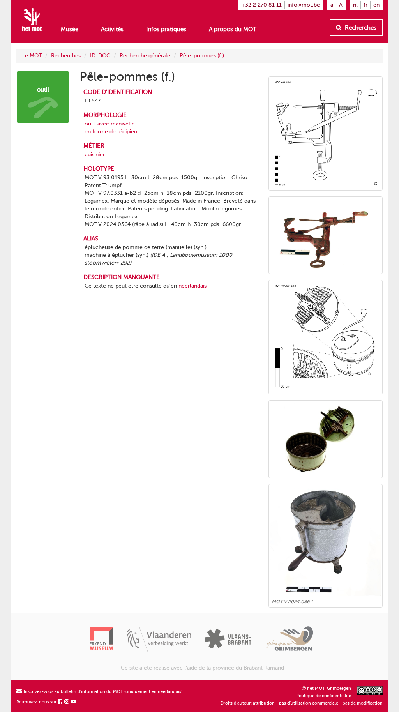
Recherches (359, 27)
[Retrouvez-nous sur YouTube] (74, 702)
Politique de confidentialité (323, 695)
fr (365, 5)
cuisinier (95, 154)
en (376, 5)
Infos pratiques (166, 29)
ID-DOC (100, 55)
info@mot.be (304, 5)
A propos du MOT (232, 29)
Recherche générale (145, 55)
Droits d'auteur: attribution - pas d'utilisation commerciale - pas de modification (302, 703)
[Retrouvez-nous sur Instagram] (67, 702)
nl (355, 5)
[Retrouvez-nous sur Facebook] (60, 702)
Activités (112, 29)
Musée (69, 29)
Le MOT (32, 55)
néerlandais (192, 286)
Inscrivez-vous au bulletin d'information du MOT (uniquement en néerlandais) (102, 691)
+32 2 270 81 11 (261, 5)
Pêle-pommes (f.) (202, 55)
